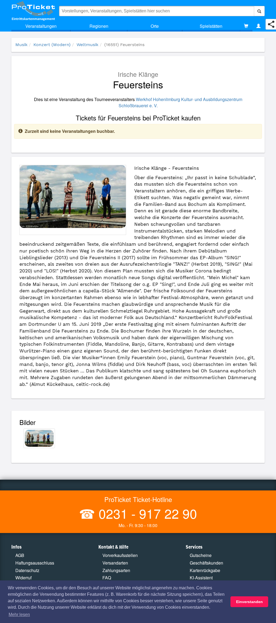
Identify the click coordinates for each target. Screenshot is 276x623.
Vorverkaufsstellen (120, 555)
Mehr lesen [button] (19, 614)
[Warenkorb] (246, 26)
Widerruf (23, 577)
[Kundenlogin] (258, 26)
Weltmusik (87, 44)
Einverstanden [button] (249, 602)
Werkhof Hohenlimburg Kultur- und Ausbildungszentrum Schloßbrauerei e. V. (180, 102)
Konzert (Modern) (52, 44)
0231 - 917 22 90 (146, 513)
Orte (155, 26)
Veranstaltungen (41, 26)
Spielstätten (211, 26)
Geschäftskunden (206, 563)
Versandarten (115, 563)
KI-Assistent (201, 577)
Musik (21, 44)
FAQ (106, 577)
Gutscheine (201, 555)
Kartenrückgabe (205, 570)
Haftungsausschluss (34, 563)
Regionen (98, 26)
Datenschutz (27, 570)
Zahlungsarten (116, 570)
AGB (19, 555)
